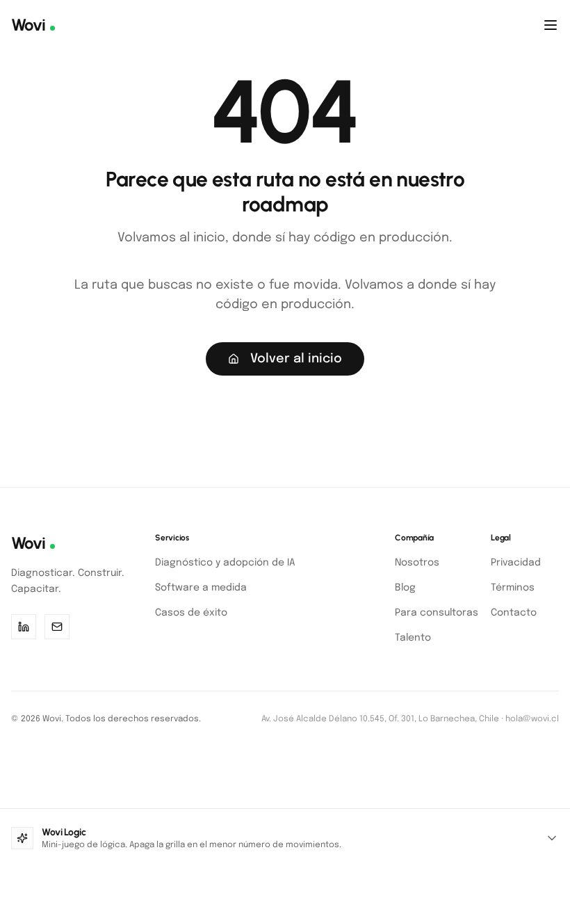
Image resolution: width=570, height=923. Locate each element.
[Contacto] (57, 626)
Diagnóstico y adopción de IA (225, 563)
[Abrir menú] (550, 25)
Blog (405, 588)
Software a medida (201, 588)
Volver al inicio (296, 359)
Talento (413, 638)
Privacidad (516, 563)
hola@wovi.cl (532, 719)
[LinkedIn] (23, 626)
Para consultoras (436, 613)
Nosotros (417, 563)
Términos (513, 588)
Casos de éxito (191, 613)
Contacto (514, 613)
